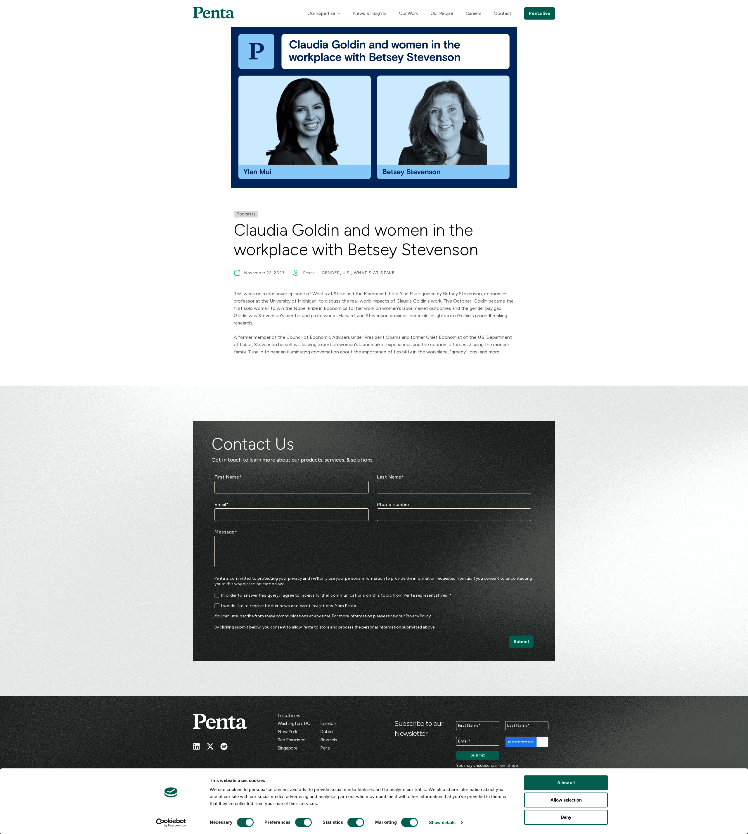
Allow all (566, 782)
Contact (502, 13)
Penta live (539, 13)
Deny (566, 817)
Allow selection (566, 799)
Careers (474, 13)
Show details (442, 822)
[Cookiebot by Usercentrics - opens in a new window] (171, 822)
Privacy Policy (418, 616)
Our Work (408, 13)
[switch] (298, 822)
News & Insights (369, 13)
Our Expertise (321, 13)
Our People (441, 13)
